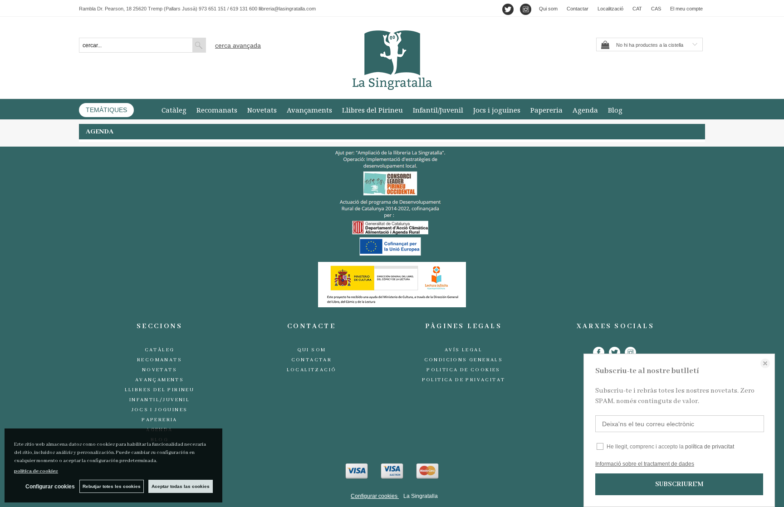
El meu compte (686, 8)
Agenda (585, 109)
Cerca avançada (238, 45)
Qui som (548, 8)
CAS (656, 8)
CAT (637, 8)
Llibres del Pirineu (372, 109)
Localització (610, 8)
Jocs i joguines (496, 109)
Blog (615, 109)
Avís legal (463, 350)
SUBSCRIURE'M (679, 484)
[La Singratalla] (392, 60)
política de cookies (36, 471)
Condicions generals (463, 360)
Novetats (262, 109)
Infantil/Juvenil (438, 109)
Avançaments (309, 109)
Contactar (577, 8)
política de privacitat (709, 446)
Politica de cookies (463, 370)
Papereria (546, 109)
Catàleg (174, 109)
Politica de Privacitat (463, 380)
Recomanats (216, 109)
